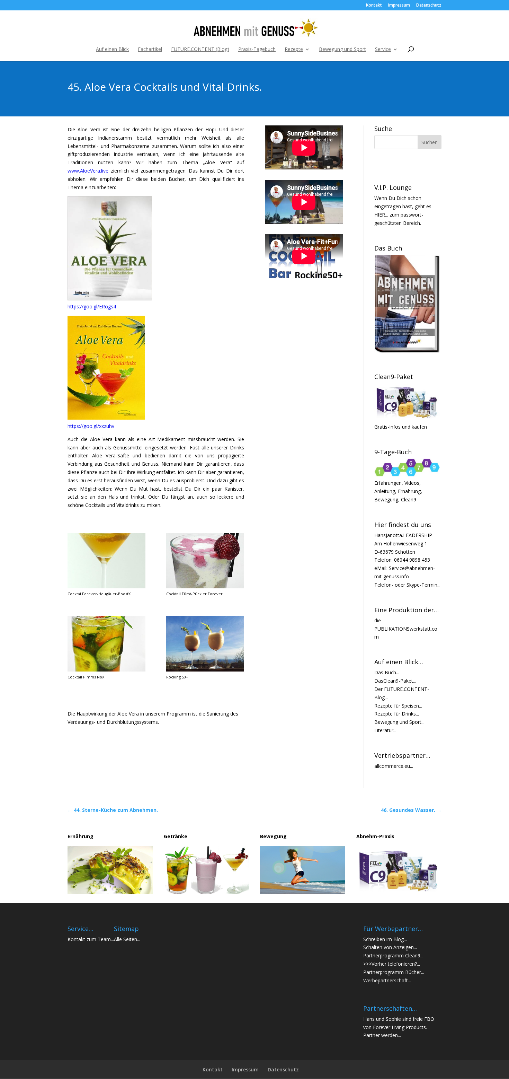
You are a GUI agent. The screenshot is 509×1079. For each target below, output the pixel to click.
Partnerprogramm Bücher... (393, 972)
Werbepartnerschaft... (387, 980)
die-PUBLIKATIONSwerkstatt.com (405, 628)
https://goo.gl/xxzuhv (91, 426)
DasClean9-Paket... (395, 680)
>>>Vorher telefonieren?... (391, 963)
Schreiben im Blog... (385, 939)
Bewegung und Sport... (399, 722)
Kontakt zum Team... (91, 939)
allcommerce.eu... (393, 766)
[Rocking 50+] (205, 669)
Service (383, 49)
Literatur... (385, 730)
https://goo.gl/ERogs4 (92, 306)
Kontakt (374, 5)
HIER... (381, 214)
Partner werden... (382, 1035)
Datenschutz (428, 5)
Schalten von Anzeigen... (390, 947)
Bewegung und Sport (342, 49)
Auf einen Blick (112, 49)
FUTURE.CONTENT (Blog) (200, 49)
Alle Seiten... (127, 939)
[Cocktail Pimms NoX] (106, 669)
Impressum (399, 5)
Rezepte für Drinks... (396, 713)
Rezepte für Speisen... (398, 705)
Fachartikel (150, 49)
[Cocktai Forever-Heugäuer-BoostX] (106, 586)
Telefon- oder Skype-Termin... (407, 584)
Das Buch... (386, 672)
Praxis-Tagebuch (257, 49)
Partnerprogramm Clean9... (393, 955)
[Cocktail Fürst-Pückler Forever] (205, 586)
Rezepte (294, 49)
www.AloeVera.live (88, 170)
